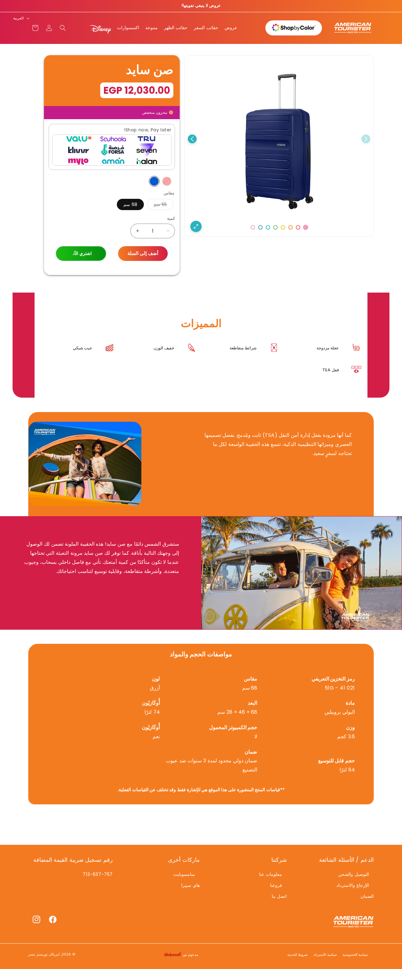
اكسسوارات (128, 27)
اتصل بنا (279, 896)
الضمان (367, 896)
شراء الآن (81, 253)
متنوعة (151, 27)
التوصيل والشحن (353, 874)
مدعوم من (190, 954)
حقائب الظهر (176, 27)
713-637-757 (98, 874)
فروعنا (276, 885)
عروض (231, 27)
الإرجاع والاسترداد (352, 885)
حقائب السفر (206, 27)
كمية (171, 218)
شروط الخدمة (297, 954)
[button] (63, 28)
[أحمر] (166, 181)
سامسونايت (184, 874)
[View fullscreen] (196, 226)
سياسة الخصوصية (355, 954)
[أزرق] (154, 181)
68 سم (130, 204)
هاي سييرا (190, 885)
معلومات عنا (270, 874)
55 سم (157, 205)
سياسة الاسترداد (325, 954)
